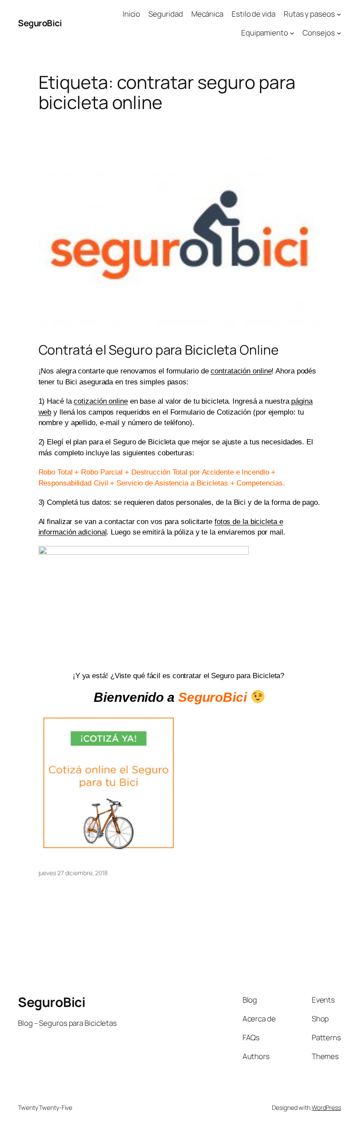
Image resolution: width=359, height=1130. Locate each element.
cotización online (100, 401)
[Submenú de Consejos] (339, 33)
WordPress (326, 1107)
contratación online (241, 371)
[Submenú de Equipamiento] (292, 33)
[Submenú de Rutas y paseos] (339, 14)
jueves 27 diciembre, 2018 (73, 873)
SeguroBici (40, 23)
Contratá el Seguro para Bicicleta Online (159, 349)
